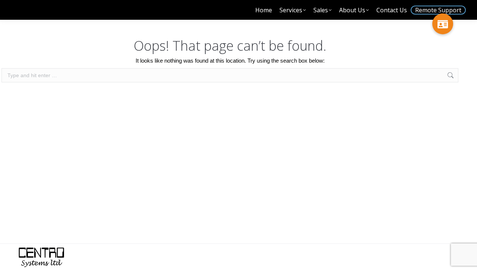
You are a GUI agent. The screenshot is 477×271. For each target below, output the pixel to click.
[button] (442, 23)
